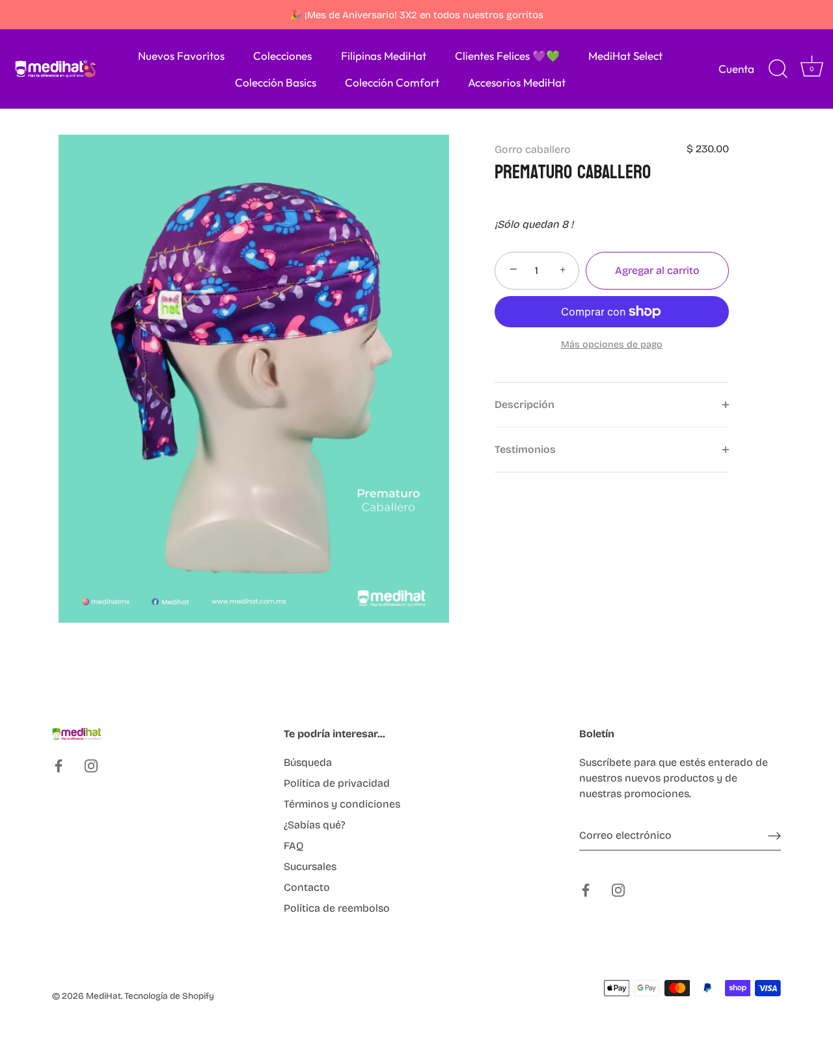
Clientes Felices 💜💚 (507, 55)
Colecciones (282, 55)
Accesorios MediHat (517, 82)
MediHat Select (625, 55)
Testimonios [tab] (525, 449)
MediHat (103, 995)
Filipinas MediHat (383, 55)
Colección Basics (275, 82)
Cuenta (736, 68)
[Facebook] (58, 765)
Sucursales (310, 866)
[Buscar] (777, 69)
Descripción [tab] (524, 404)
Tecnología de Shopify (169, 995)
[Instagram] (91, 765)
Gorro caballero (533, 149)
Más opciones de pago (611, 344)
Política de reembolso (337, 908)
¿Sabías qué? (315, 825)
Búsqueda (308, 762)
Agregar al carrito (657, 270)
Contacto (307, 887)
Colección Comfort (392, 82)
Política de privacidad (337, 783)
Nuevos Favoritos (181, 55)
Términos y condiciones (342, 804)
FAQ (293, 845)
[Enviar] (774, 836)
